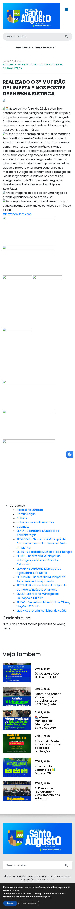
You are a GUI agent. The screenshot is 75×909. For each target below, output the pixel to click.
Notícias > (17, 61)
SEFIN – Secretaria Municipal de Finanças (44, 552)
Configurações (29, 903)
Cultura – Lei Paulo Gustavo (35, 522)
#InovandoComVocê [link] (17, 214)
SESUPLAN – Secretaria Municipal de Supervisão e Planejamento (41, 579)
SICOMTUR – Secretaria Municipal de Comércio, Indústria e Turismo (41, 587)
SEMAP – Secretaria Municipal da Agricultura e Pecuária (39, 571)
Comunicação (26, 514)
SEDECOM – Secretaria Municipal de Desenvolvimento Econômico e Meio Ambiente (41, 543)
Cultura (22, 518)
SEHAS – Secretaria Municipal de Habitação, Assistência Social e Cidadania (39, 560)
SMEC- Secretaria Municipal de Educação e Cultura (38, 596)
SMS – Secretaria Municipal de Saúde (42, 611)
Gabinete (23, 527)
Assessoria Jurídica (30, 510)
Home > (7, 61)
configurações (42, 896)
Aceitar (10, 903)
